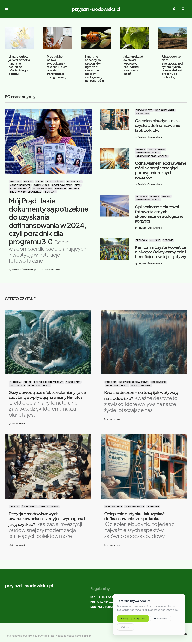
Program (74, 188)
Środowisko (17, 385)
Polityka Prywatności (106, 602)
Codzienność (41, 185)
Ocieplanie (142, 113)
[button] (6, 9)
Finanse (166, 196)
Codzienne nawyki (20, 185)
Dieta (78, 185)
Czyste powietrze (62, 185)
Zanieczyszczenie (141, 385)
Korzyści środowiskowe (48, 382)
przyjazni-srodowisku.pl (96, 9)
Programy (50, 192)
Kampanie (155, 240)
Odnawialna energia (148, 153)
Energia (140, 149)
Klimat (27, 382)
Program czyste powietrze (25, 192)
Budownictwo (144, 110)
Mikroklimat (73, 382)
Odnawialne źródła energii (152, 156)
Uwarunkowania (49, 507)
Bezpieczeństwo (55, 182)
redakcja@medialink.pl (79, 635)
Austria (28, 182)
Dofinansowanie (42, 188)
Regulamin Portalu (104, 597)
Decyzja (14, 507)
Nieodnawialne (156, 149)
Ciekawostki (74, 182)
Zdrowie (168, 240)
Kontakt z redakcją (104, 607)
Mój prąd (60, 188)
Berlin (39, 182)
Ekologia (141, 196)
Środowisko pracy (39, 385)
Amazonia (15, 182)
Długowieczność (20, 188)
